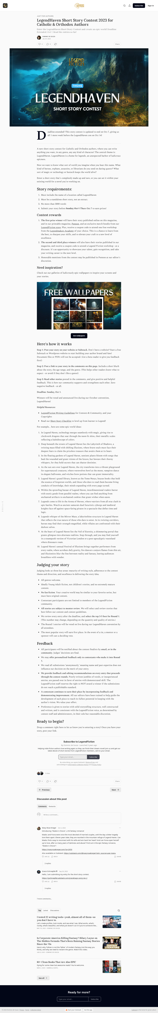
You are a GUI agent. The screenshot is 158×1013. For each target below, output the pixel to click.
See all (41, 978)
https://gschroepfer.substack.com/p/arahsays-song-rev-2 (64, 878)
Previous (46, 790)
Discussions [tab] (54, 910)
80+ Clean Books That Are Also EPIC (56, 962)
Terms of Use (90, 762)
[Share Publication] (129, 5)
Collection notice (35, 1010)
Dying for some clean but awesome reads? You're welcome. (60, 965)
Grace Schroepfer (49, 871)
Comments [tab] (42, 806)
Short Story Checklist (60, 421)
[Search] (124, 5)
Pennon (75, 224)
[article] (79, 924)
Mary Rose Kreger (49, 828)
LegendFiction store (51, 227)
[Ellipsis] (120, 828)
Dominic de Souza (48, 36)
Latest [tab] (45, 910)
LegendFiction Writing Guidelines (58, 413)
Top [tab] (39, 910)
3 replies (48, 888)
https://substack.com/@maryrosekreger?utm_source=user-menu (90, 853)
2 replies (48, 863)
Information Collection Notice (78, 765)
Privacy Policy (96, 765)
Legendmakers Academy (62, 231)
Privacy (22, 1010)
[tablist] (47, 806)
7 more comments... (44, 899)
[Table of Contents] (2, 506)
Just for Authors (45, 16)
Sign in (151, 5)
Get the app (88, 1010)
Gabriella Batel (52, 968)
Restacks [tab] (52, 806)
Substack (134, 1010)
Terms (27, 1010)
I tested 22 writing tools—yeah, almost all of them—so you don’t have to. (66, 918)
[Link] (34, 189)
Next (114, 790)
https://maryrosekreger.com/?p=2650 (57, 849)
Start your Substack (74, 1010)
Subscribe (139, 5)
